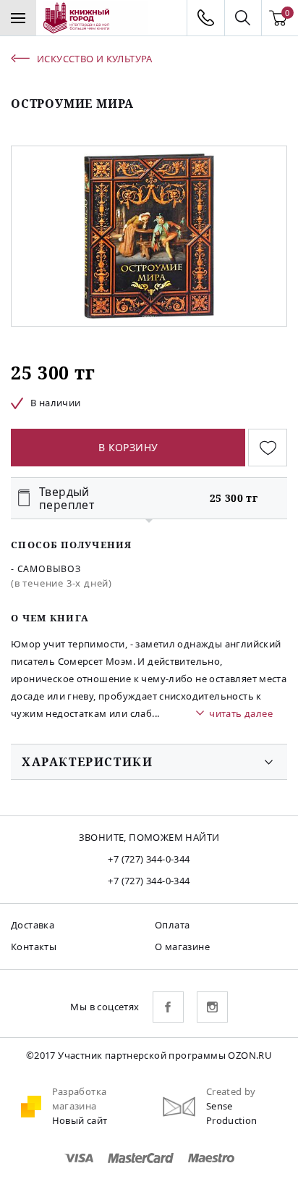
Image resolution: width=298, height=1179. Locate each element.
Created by (231, 1091)
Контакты (33, 946)
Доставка (32, 924)
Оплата (172, 924)
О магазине (182, 946)
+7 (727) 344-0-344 (149, 858)
